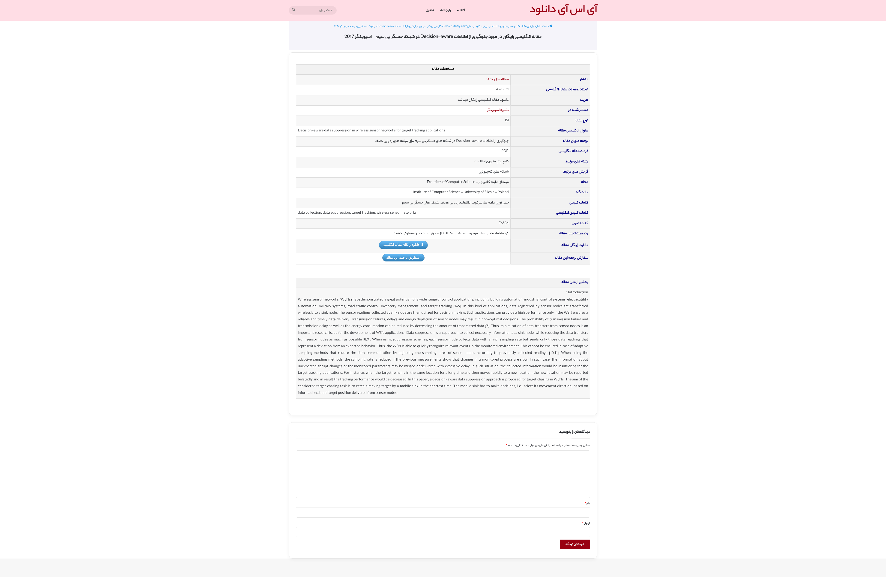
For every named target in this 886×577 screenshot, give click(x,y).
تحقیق (430, 10)
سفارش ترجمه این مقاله (402, 257)
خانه (546, 26)
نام (587, 503)
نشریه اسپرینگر (498, 110)
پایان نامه (445, 10)
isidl (462, 10)
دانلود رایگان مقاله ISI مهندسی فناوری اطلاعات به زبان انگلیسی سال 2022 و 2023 (497, 26)
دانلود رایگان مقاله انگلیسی (401, 244)
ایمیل (586, 523)
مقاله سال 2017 (497, 79)
